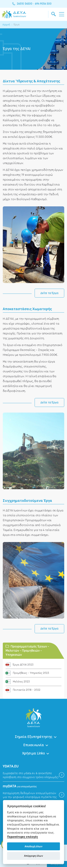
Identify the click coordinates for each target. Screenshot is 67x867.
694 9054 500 (43, 3)
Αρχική (6, 24)
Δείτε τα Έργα (49, 293)
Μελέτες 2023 (21, 681)
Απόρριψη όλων (33, 855)
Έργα (16, 24)
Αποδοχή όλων (33, 846)
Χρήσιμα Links (33, 753)
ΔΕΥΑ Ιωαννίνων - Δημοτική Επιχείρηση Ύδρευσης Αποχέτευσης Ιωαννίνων (14, 14)
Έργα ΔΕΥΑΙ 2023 (23, 664)
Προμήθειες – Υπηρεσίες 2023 (31, 673)
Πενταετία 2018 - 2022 (26, 690)
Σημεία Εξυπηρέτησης (33, 736)
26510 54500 (24, 3)
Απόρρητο (57, 864)
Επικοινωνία (33, 745)
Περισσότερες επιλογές (22, 836)
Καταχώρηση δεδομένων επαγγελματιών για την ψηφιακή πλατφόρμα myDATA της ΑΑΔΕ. (30, 797)
